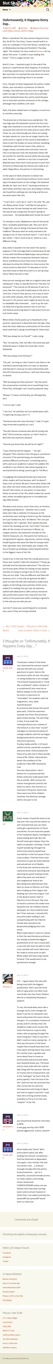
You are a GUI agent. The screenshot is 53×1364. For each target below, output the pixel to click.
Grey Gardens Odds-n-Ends (34, 630)
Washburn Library (10, 1347)
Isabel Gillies (8, 31)
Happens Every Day (40, 28)
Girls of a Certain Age (11, 1283)
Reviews (24, 28)
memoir (17, 31)
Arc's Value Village (10, 1318)
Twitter (6, 1261)
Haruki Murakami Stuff (11, 1287)
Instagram (7, 1257)
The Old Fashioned (10, 1339)
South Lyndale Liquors (11, 1335)
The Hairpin (7, 1300)
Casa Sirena (7, 1322)
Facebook (7, 1253)
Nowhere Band (9, 1291)
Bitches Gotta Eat (10, 1279)
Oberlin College (27, 31)
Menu (5, 9)
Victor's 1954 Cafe (10, 1343)
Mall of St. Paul (8, 1330)
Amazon (40, 51)
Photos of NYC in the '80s (13, 1296)
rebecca (8, 987)
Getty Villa (7, 1326)
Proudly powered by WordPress (16, 1358)
